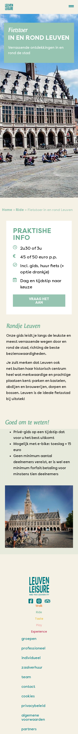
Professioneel (33, 648)
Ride (20, 210)
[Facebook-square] (30, 601)
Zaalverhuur (31, 667)
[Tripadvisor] (47, 601)
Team (26, 677)
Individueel (31, 658)
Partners (29, 729)
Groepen (28, 639)
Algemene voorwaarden (33, 717)
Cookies (28, 696)
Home (7, 210)
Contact (28, 686)
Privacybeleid (33, 706)
